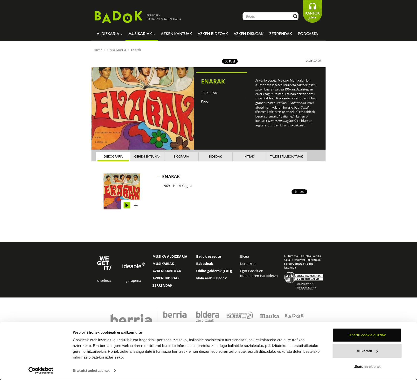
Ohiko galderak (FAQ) (214, 271)
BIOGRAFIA (181, 157)
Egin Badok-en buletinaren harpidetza (259, 273)
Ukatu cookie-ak (367, 367)
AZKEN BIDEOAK (166, 278)
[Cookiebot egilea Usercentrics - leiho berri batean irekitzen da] (41, 370)
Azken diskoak (249, 33)
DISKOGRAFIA (113, 157)
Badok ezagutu (208, 256)
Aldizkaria (108, 33)
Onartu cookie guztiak (367, 335)
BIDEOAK (215, 157)
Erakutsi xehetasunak (91, 370)
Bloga (244, 256)
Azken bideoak (213, 33)
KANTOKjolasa (312, 15)
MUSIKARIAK (163, 263)
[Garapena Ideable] (133, 265)
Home (98, 50)
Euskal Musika (116, 50)
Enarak (171, 176)
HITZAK (249, 157)
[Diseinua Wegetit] (104, 262)
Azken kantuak (176, 33)
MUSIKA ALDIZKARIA (170, 256)
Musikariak (140, 33)
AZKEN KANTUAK (167, 271)
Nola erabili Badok (211, 278)
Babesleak (204, 263)
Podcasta (308, 33)
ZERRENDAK (162, 285)
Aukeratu (364, 351)
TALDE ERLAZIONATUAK (286, 157)
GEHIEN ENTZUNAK (147, 157)
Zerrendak (280, 33)
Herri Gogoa (182, 185)
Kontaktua (248, 263)
